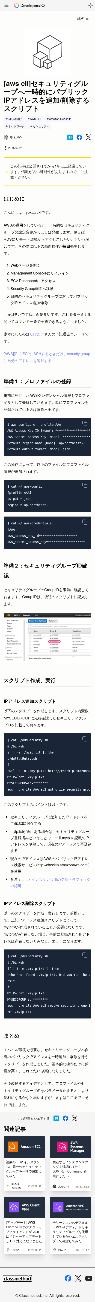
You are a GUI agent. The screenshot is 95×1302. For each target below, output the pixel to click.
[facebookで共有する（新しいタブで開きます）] (79, 137)
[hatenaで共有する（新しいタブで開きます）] (70, 137)
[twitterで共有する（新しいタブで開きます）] (88, 137)
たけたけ (37, 334)
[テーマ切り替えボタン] (90, 5)
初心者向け (15, 119)
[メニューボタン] (6, 6)
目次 (80, 18)
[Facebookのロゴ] (68, 1278)
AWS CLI (35, 119)
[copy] (85, 423)
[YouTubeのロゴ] (88, 1278)
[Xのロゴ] (78, 1278)
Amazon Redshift (60, 119)
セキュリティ (41, 126)
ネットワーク (16, 126)
